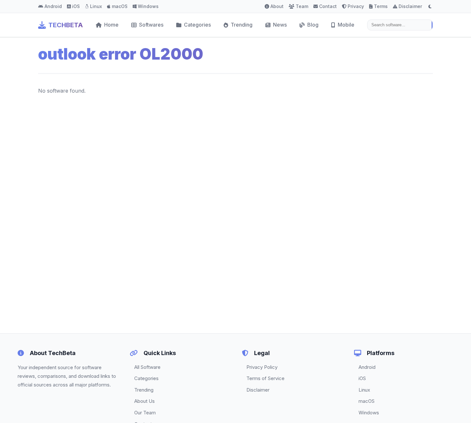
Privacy (356, 6)
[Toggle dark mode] (430, 6)
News (280, 24)
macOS (120, 6)
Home (111, 24)
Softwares (151, 24)
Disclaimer (410, 6)
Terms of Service (265, 378)
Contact (328, 6)
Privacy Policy (261, 367)
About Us (144, 401)
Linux (96, 6)
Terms (381, 6)
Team (302, 6)
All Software (147, 367)
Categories (197, 24)
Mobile (346, 24)
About (277, 6)
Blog (312, 24)
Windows (148, 6)
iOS (76, 6)
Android (53, 6)
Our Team (145, 413)
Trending (241, 24)
